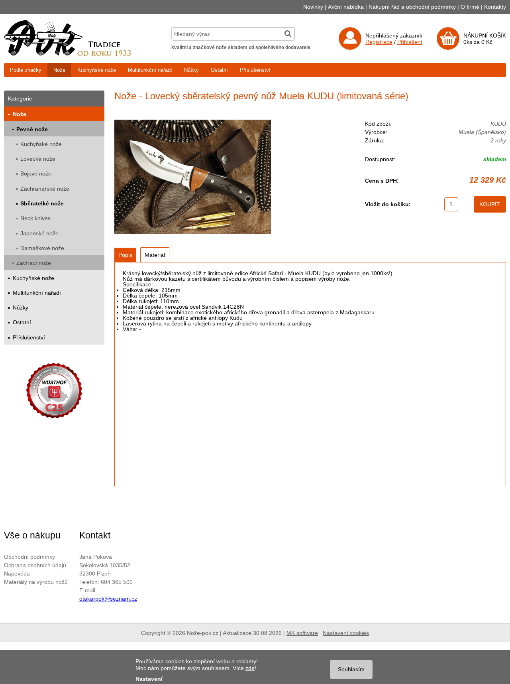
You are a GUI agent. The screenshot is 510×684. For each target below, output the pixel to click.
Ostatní (219, 70)
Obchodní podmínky (29, 557)
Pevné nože (32, 129)
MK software (302, 633)
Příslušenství (255, 70)
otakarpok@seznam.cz (108, 598)
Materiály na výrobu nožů (36, 582)
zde (250, 668)
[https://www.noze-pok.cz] (67, 54)
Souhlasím (351, 669)
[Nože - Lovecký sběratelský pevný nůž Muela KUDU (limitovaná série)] (192, 177)
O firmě (470, 7)
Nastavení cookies (346, 633)
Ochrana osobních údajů (35, 565)
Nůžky (191, 70)
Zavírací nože (33, 263)
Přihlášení (409, 42)
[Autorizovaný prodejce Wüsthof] (54, 392)
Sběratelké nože (42, 203)
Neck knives (35, 218)
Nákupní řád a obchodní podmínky (412, 7)
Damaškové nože (42, 248)
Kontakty (495, 7)
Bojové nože (35, 173)
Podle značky (25, 70)
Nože (59, 70)
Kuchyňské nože (96, 70)
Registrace (378, 42)
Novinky (313, 7)
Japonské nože (39, 233)
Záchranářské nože (44, 188)
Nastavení (149, 679)
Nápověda (17, 573)
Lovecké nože (37, 159)
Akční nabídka (346, 7)
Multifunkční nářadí (150, 70)
